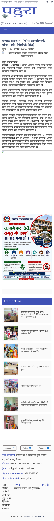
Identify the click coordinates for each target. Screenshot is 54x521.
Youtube (42, 448)
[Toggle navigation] (5, 30)
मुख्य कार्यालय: (9, 455)
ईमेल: (4, 468)
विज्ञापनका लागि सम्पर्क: (13, 473)
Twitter (25, 448)
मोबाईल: (6, 463)
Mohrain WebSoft (34, 516)
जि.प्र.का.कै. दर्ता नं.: (11, 478)
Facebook (8, 448)
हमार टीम (46, 484)
